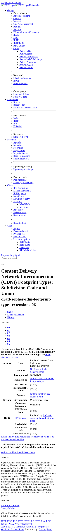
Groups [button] (10, 10)
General (17, 18)
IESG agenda (19, 193)
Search (16, 102)
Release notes (19, 212)
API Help (18, 209)
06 (8, 344)
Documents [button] (12, 99)
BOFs (16, 80)
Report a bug (19, 223)
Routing (17, 26)
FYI (26, 137)
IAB (15, 37)
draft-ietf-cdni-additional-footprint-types (42, 380)
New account (19, 236)
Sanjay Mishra (37, 372)
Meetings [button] (11, 139)
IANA (11, 524)
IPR (17, 436)
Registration (19, 150)
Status (10, 312)
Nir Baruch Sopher (39, 369)
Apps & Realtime (21, 15)
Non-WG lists (20, 96)
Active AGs (25, 51)
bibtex (33, 396)
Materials (17, 145)
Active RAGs (26, 64)
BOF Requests (20, 83)
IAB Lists (24, 247)
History (10, 317)
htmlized (46, 394)
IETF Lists (24, 242)
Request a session (21, 156)
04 (8, 338)
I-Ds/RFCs (24, 204)
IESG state (20, 418)
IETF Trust (40, 521)
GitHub (42, 529)
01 (8, 330)
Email (49, 529)
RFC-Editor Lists (27, 250)
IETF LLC (18, 43)
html (35, 394)
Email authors (8, 436)
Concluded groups (22, 94)
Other (16, 48)
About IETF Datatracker (13, 526)
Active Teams (26, 67)
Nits (47, 436)
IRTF (16, 40)
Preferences (18, 234)
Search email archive (14, 439)
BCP (21, 137)
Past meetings (19, 179)
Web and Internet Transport (26, 32)
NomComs (18, 196)
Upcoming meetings (23, 169)
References (25, 436)
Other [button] (10, 185)
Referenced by (38, 436)
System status (19, 215)
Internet (17, 21)
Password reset (20, 231)
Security (17, 29)
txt (31, 394)
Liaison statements (22, 190)
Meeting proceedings (23, 182)
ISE (15, 123)
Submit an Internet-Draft (25, 107)
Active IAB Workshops (30, 59)
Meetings (23, 207)
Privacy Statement (23, 524)
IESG (16, 35)
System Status (17, 529)
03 (8, 335)
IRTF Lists (24, 244)
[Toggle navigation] (2, 264)
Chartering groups (22, 78)
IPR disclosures (20, 188)
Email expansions (15, 314)
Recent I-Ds (19, 105)
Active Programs (27, 62)
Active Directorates (28, 56)
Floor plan (18, 147)
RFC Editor (19, 45)
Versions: (5, 322)
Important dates (20, 153)
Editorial (17, 126)
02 (8, 333)
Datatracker (34, 5)
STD (16, 137)
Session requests (21, 158)
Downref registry (21, 199)
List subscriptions (21, 239)
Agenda (17, 142)
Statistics (17, 201)
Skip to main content (11, 2)
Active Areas (25, 54)
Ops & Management (23, 24)
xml (40, 394)
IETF (3, 521)
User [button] (9, 225)
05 (8, 341)
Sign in (16, 228)
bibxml (40, 396)
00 (8, 327)
